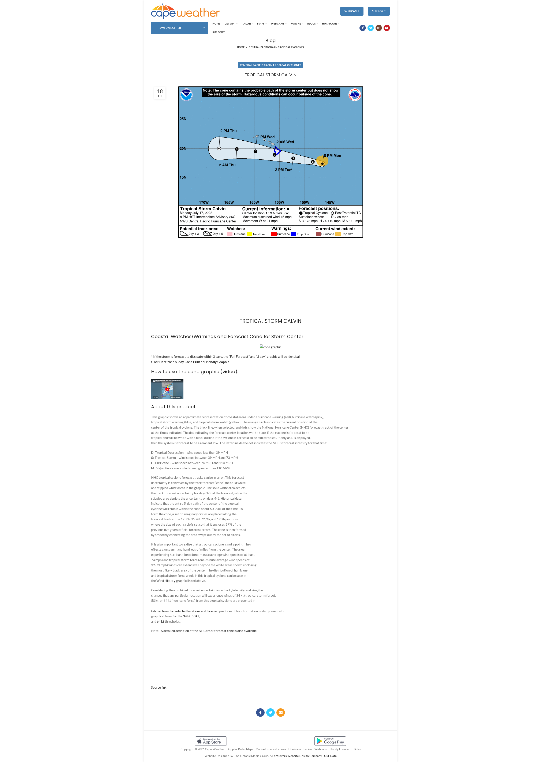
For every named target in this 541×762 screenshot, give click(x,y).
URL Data (330, 756)
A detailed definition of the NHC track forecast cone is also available (209, 631)
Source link (159, 687)
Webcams (351, 11)
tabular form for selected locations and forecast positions (191, 611)
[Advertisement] (270, 255)
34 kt (186, 616)
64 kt (160, 621)
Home (241, 47)
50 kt (195, 616)
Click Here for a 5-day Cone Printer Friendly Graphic (190, 362)
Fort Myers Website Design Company (297, 756)
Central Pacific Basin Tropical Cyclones (276, 47)
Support (379, 11)
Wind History (165, 580)
